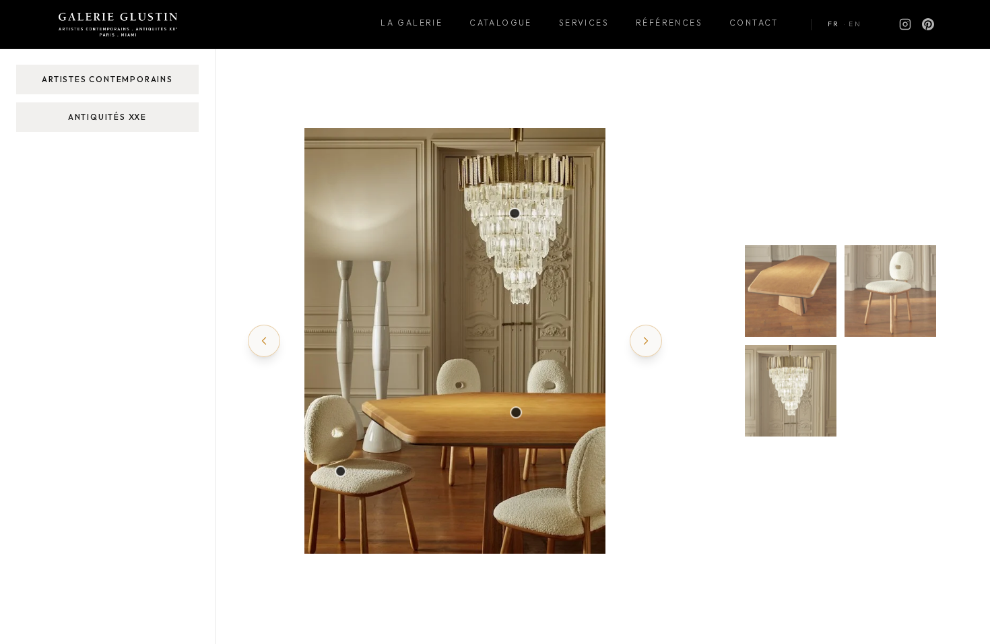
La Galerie (411, 23)
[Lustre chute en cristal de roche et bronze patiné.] (515, 213)
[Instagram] (905, 24)
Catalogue (500, 23)
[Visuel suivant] (646, 341)
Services (584, 23)
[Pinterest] (928, 24)
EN (855, 24)
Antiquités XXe (107, 117)
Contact (754, 23)
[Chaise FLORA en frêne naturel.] (340, 471)
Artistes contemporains (107, 79)
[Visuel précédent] (264, 341)
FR (834, 24)
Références (669, 23)
